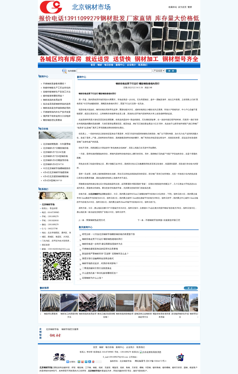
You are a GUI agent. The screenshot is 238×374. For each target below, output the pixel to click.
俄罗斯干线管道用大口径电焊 (56, 116)
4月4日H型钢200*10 (52, 180)
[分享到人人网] (89, 362)
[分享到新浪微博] (82, 362)
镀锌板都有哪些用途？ (53, 96)
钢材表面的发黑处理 (52, 100)
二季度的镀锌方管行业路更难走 (97, 268)
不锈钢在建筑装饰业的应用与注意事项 (100, 249)
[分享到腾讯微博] (86, 362)
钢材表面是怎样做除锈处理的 (56, 108)
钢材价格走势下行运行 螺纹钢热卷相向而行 (102, 239)
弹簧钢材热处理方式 (95, 220)
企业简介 (131, 65)
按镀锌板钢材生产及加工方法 (56, 92)
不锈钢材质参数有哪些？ (54, 83)
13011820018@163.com (59, 249)
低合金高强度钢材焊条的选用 (56, 104)
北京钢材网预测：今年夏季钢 (56, 144)
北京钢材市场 (52, 329)
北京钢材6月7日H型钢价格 (55, 156)
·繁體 (189, 7)
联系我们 (142, 65)
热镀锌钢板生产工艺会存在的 (56, 87)
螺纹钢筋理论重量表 (52, 120)
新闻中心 (120, 65)
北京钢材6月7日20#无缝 (54, 152)
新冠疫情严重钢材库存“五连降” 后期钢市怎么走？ (105, 253)
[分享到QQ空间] (79, 362)
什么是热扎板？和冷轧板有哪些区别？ (100, 273)
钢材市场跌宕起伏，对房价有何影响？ (100, 263)
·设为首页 (182, 7)
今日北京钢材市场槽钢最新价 (56, 168)
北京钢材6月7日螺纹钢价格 (55, 148)
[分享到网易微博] (93, 362)
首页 (93, 65)
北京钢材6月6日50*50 (53, 164)
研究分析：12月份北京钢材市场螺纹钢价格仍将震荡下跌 (108, 234)
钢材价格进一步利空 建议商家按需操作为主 (102, 244)
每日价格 (108, 65)
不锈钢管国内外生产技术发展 (56, 112)
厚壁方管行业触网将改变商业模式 (98, 258)
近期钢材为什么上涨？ (92, 278)
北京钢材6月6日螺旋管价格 (55, 160)
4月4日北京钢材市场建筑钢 (55, 172)
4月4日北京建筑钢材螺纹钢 (55, 176)
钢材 (99, 65)
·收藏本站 (172, 7)
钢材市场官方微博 (70, 329)
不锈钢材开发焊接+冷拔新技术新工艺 (162, 220)
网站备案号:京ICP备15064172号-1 (150, 361)
